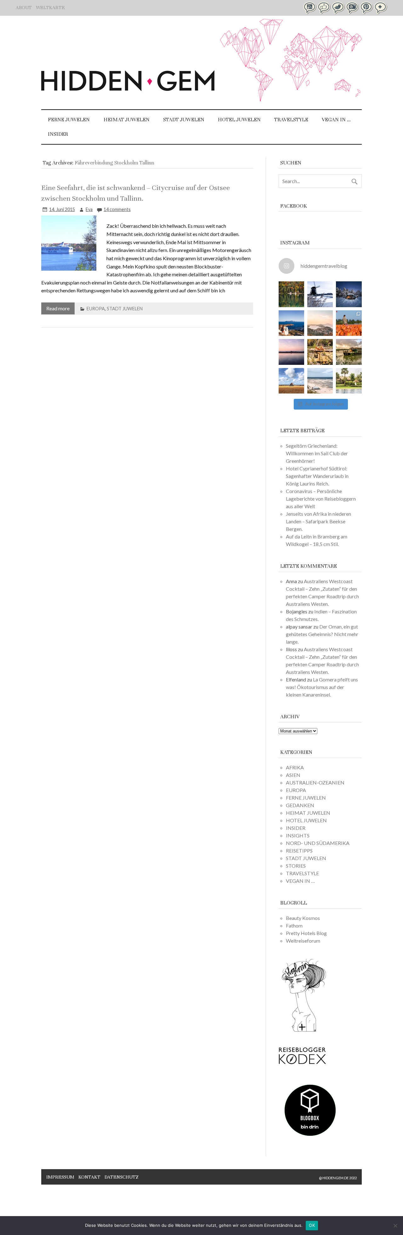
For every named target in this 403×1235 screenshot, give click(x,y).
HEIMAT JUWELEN (127, 119)
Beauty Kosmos (303, 918)
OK (312, 1225)
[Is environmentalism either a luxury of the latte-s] (348, 380)
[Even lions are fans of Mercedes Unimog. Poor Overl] (320, 352)
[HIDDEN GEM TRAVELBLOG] (127, 89)
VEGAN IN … (336, 119)
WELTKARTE (50, 7)
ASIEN (293, 775)
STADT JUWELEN (183, 119)
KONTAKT (89, 1177)
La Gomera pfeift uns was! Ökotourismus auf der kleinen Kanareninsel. (322, 687)
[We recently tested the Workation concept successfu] (291, 294)
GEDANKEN (300, 805)
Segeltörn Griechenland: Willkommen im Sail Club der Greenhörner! (317, 453)
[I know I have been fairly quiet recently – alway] (291, 352)
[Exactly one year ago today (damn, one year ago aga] (320, 294)
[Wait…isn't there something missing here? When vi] (291, 380)
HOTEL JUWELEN (239, 119)
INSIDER (58, 134)
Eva (89, 209)
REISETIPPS (299, 850)
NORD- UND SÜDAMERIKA (317, 843)
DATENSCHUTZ (122, 1177)
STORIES (296, 866)
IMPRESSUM (60, 1177)
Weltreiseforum (303, 941)
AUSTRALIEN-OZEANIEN (315, 782)
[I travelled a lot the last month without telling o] (320, 380)
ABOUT (24, 7)
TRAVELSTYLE (291, 119)
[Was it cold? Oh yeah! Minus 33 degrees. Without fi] (348, 294)
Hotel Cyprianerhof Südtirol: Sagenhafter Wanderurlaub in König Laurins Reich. (317, 475)
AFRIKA (295, 767)
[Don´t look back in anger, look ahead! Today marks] (291, 323)
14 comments (117, 209)
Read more (58, 308)
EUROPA (96, 308)
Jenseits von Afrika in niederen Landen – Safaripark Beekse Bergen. (318, 521)
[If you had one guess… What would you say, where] (348, 352)
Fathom (294, 925)
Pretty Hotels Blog (306, 933)
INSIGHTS (297, 835)
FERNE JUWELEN (69, 119)
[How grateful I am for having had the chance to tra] (320, 323)
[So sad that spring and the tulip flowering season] (348, 323)
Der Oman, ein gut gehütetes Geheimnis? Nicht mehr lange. (322, 634)
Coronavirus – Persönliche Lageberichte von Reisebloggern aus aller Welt (321, 498)
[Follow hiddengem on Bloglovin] (304, 1031)
